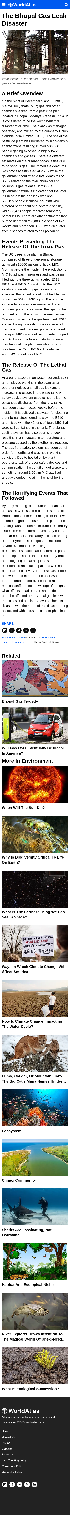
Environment (48, 637)
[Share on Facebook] (12, 630)
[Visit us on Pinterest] (27, 1484)
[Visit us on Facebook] (12, 1484)
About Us (7, 1454)
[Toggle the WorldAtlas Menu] (4, 4)
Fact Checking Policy (14, 1460)
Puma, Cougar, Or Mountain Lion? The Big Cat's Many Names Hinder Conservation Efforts (32, 1081)
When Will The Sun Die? (23, 808)
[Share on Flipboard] (4, 630)
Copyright (7, 1448)
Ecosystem (11, 1131)
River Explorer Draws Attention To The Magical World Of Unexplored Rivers (32, 1339)
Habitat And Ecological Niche (28, 1285)
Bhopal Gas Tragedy (20, 701)
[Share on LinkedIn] (33, 630)
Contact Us (8, 1437)
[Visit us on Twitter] (19, 1484)
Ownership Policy (12, 1472)
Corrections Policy (12, 1466)
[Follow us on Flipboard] (4, 1484)
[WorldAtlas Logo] (23, 5)
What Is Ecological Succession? (30, 1389)
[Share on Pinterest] (26, 630)
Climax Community (19, 1180)
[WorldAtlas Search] (66, 4)
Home (5, 1431)
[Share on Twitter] (19, 630)
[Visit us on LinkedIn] (34, 1484)
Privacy (6, 1442)
